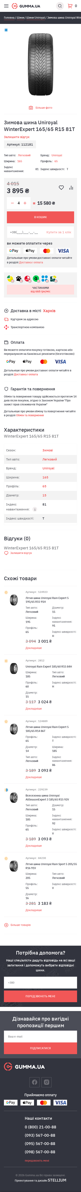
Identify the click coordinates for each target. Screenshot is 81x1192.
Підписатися (40, 1048)
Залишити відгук (16, 137)
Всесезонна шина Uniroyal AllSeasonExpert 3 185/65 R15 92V (47, 797)
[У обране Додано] (61, 188)
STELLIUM (57, 1180)
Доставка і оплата (31, 262)
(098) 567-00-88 (40, 1151)
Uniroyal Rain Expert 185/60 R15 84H (49, 666)
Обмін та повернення (30, 415)
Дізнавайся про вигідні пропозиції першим (40, 1022)
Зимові (47, 450)
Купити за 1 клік (58, 232)
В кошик (40, 217)
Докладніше (34, 648)
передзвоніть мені (40, 996)
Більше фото (44, 107)
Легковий (24, 155)
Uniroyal (57, 155)
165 (19, 161)
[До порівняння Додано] (71, 188)
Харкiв (49, 310)
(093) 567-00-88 (40, 1135)
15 (44, 495)
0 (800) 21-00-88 (40, 1126)
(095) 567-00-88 (40, 1143)
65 (56, 161)
